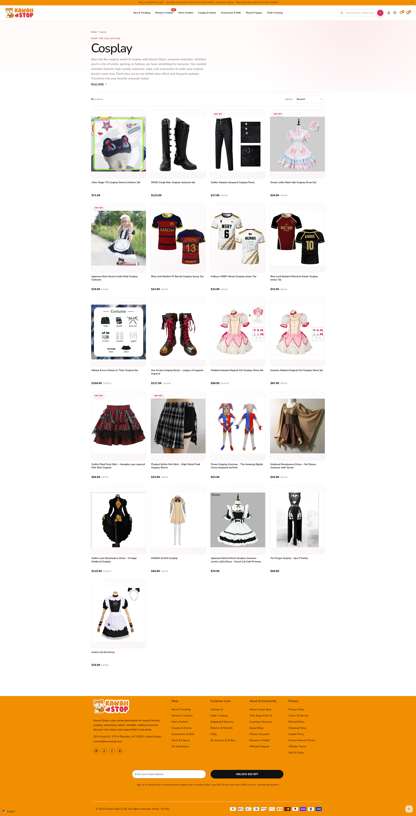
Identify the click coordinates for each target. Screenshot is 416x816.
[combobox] (360, 13)
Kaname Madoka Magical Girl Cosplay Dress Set (296, 370)
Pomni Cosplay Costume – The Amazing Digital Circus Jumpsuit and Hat (237, 466)
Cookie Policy (296, 734)
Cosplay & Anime (181, 728)
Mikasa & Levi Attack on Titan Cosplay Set (114, 370)
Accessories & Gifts (182, 734)
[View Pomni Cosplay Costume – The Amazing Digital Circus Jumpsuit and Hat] (237, 426)
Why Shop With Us (260, 715)
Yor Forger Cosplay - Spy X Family (289, 558)
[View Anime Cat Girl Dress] (118, 614)
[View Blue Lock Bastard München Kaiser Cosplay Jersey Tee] (297, 238)
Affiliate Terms (297, 746)
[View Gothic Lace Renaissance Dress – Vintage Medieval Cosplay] (118, 520)
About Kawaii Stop (260, 709)
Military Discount (259, 734)
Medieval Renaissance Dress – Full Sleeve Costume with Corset (293, 466)
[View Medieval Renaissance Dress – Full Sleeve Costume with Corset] (297, 426)
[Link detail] (96, 751)
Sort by (288, 99)
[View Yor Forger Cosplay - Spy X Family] (297, 520)
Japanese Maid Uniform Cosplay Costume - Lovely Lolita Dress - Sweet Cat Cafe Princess (236, 560)
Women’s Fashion (182, 715)
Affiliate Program (259, 746)
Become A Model (259, 740)
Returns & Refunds (221, 728)
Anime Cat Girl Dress (103, 652)
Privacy (165, 809)
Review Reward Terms (301, 740)
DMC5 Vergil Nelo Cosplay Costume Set (173, 182)
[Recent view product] (394, 12)
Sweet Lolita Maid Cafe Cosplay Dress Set (293, 182)
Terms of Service (298, 715)
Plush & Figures (180, 740)
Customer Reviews (260, 722)
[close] (412, 2)
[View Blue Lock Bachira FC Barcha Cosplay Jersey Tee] (178, 238)
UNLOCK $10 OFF (247, 774)
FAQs (213, 734)
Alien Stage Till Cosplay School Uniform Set (115, 182)
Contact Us (216, 709)
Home (94, 32)
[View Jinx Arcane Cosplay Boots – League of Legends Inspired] (178, 332)
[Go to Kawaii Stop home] (19, 13)
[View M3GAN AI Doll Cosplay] (178, 520)
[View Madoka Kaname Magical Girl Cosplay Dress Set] (237, 332)
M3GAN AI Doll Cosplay (164, 558)
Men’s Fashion (179, 722)
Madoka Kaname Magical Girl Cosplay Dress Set (237, 370)
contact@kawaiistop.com (107, 741)
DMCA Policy (296, 752)
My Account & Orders (222, 740)
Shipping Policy (297, 728)
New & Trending (180, 709)
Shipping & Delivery (222, 722)
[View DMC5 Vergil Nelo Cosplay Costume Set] (178, 144)
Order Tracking (219, 715)
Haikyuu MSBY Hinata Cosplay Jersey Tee (233, 276)
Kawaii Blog (256, 728)
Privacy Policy (296, 709)
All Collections (180, 746)
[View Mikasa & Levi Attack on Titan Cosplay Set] (118, 332)
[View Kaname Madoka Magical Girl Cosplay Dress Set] (297, 332)
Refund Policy (296, 722)
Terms (155, 809)
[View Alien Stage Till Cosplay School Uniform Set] (118, 144)
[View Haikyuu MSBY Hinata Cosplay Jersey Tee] (237, 238)
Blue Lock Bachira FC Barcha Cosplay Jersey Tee (177, 276)
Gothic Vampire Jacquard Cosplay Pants (232, 182)
